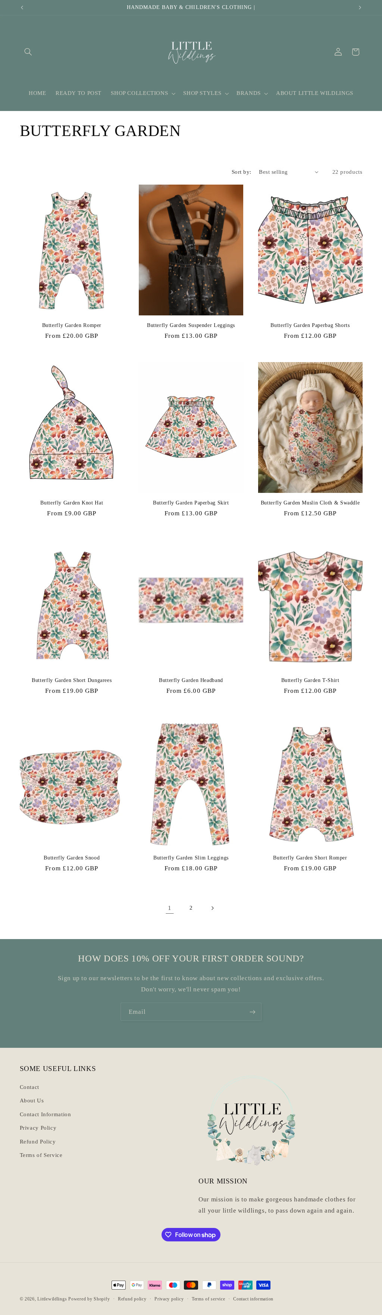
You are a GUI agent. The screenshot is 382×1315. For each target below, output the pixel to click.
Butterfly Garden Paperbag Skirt (191, 503)
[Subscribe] (252, 1012)
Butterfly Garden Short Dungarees (72, 680)
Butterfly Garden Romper (72, 325)
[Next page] (212, 908)
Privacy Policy (38, 1128)
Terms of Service (41, 1155)
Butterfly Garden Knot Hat (71, 503)
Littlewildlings (52, 1299)
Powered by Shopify (89, 1299)
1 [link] (170, 907)
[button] (28, 52)
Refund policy (132, 1299)
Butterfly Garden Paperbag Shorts (310, 325)
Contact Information (45, 1114)
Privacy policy (169, 1299)
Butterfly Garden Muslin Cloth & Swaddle (310, 503)
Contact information (253, 1299)
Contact (29, 1087)
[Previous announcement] (22, 7)
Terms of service (208, 1299)
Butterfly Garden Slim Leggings (191, 858)
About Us (32, 1100)
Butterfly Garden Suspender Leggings (191, 325)
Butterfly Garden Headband (191, 680)
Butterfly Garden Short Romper (310, 858)
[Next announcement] (360, 7)
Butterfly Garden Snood (72, 858)
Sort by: (241, 172)
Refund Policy (38, 1142)
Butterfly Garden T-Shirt (310, 680)
